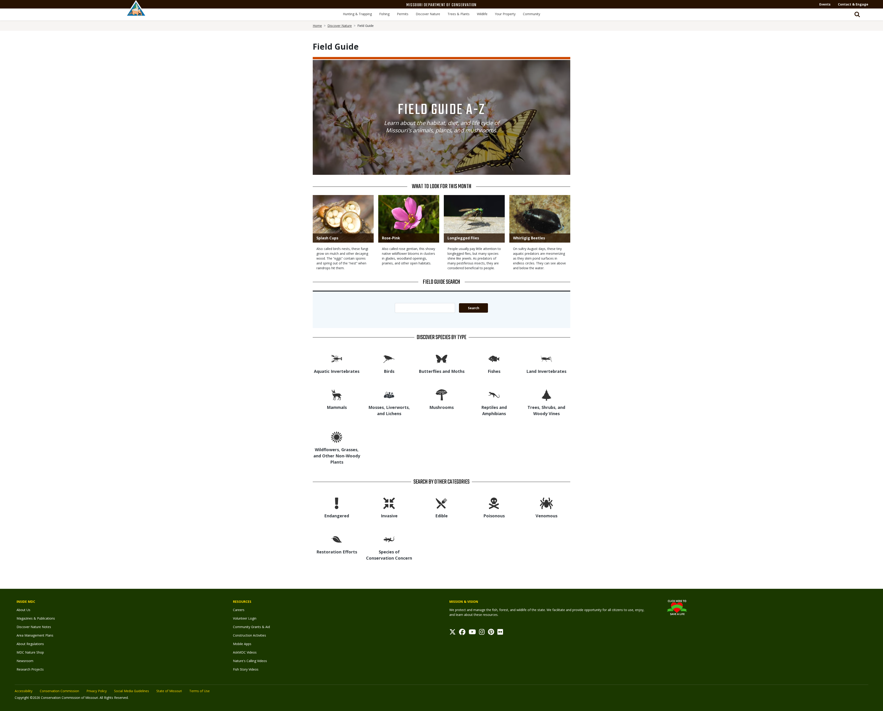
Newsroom (25, 661)
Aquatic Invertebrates (336, 371)
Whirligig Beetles (529, 238)
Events (825, 4)
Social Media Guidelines (131, 691)
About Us (23, 610)
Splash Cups (327, 238)
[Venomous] (546, 503)
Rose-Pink (391, 238)
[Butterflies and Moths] (441, 358)
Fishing (384, 14)
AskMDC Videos (245, 652)
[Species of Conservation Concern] (389, 539)
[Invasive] (389, 503)
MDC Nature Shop (30, 652)
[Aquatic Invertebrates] (336, 358)
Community (531, 14)
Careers (238, 610)
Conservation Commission (59, 691)
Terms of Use (199, 691)
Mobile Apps (242, 644)
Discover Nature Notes (34, 627)
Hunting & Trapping (357, 14)
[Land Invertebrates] (546, 358)
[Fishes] (494, 358)
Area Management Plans (35, 635)
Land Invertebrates (546, 371)
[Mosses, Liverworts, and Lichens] (389, 394)
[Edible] (441, 503)
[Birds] (389, 358)
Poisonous (494, 515)
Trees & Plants (458, 14)
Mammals (337, 407)
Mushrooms (441, 407)
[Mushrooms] (441, 394)
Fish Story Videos (245, 669)
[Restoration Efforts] (336, 539)
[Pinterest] (491, 633)
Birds (389, 371)
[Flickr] (500, 633)
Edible (441, 515)
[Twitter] (452, 633)
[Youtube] (472, 633)
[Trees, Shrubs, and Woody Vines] (546, 394)
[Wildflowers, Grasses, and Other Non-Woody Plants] (336, 437)
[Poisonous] (494, 503)
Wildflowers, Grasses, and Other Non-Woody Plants (336, 456)
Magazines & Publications (36, 618)
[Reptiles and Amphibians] (494, 394)
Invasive (389, 515)
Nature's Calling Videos (250, 661)
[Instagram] (482, 633)
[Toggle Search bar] (857, 14)
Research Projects (30, 669)
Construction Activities (249, 635)
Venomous (546, 515)
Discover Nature (428, 14)
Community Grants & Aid (251, 627)
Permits (402, 14)
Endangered (336, 515)
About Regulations (30, 644)
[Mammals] (336, 394)
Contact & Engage (853, 4)
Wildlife (482, 14)
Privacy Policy (96, 691)
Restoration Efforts (336, 552)
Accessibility (23, 691)
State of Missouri (169, 691)
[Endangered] (336, 503)
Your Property (505, 14)
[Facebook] (462, 633)
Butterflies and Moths (441, 371)
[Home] (136, 13)
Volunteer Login (244, 618)
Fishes (494, 371)
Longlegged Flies (463, 238)
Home (317, 25)
